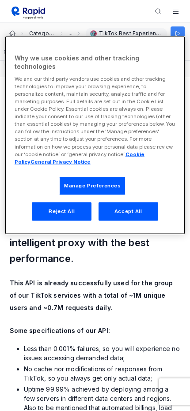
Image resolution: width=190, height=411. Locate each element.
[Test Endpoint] (178, 33)
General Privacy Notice (60, 161)
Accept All (128, 211)
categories (41, 33)
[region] (95, 135)
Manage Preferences (92, 185)
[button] (175, 11)
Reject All (62, 211)
